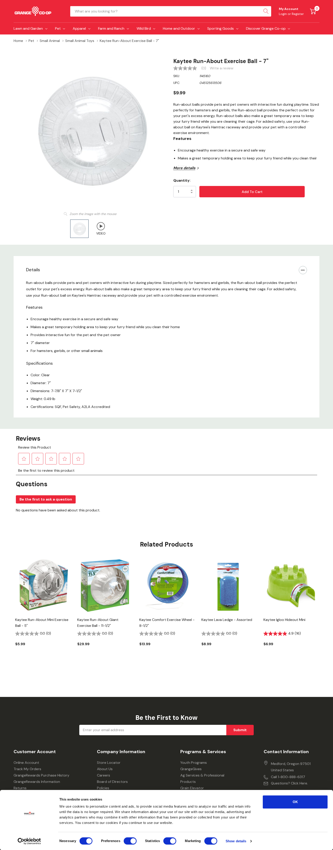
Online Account (26, 762)
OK (295, 802)
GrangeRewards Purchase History (41, 775)
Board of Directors (112, 781)
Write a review (221, 68)
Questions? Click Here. (289, 783)
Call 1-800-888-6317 (288, 776)
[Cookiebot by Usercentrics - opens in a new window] (29, 841)
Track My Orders (27, 769)
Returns (20, 788)
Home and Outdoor (179, 28)
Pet (58, 28)
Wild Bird (144, 28)
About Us (105, 769)
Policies (103, 788)
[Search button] (266, 11)
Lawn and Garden (28, 28)
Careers (103, 775)
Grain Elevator (192, 788)
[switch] (130, 841)
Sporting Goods (220, 28)
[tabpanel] (43, 610)
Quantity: (182, 180)
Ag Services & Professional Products (202, 778)
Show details (236, 841)
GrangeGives (191, 769)
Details (33, 270)
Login (283, 14)
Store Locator (109, 762)
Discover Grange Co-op (266, 28)
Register (298, 14)
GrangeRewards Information (37, 781)
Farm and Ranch (111, 28)
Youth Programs (193, 762)
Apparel (79, 28)
